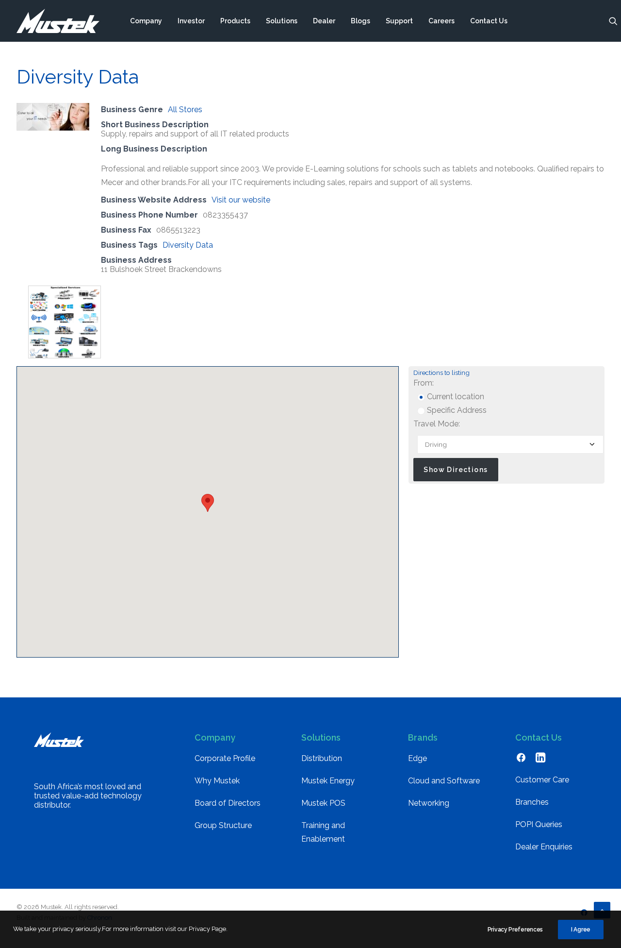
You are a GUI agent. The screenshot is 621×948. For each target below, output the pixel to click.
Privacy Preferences (515, 929)
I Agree (580, 929)
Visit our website (241, 199)
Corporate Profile (225, 758)
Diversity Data (188, 245)
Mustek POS (323, 803)
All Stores (185, 109)
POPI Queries (538, 824)
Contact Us (488, 21)
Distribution (321, 758)
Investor (191, 21)
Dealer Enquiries (543, 846)
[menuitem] (146, 21)
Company (146, 21)
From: (423, 383)
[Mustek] (57, 21)
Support (399, 21)
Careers (441, 21)
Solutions (281, 21)
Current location (454, 396)
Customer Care (542, 779)
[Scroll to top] (602, 909)
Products (235, 21)
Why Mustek (217, 780)
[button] (613, 21)
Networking (428, 803)
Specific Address (456, 410)
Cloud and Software (444, 780)
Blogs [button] (360, 21)
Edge (417, 758)
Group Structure (223, 825)
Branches (532, 802)
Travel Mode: (436, 423)
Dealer (324, 21)
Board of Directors (228, 803)
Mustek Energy (328, 780)
